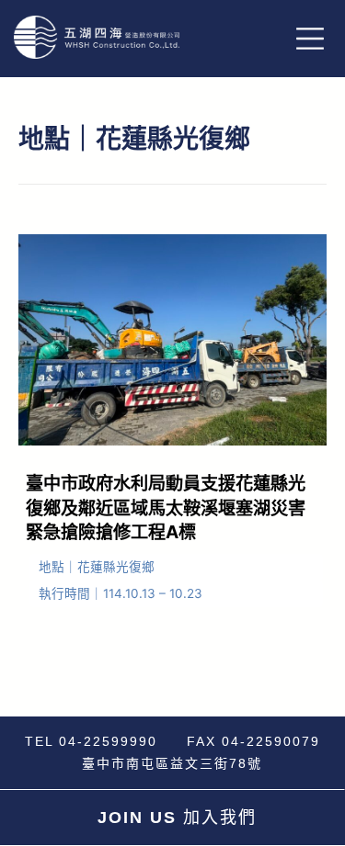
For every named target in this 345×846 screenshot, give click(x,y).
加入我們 (177, 817)
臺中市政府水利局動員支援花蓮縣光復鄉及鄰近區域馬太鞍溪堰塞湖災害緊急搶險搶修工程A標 (165, 508)
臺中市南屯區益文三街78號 (172, 763)
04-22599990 (108, 741)
